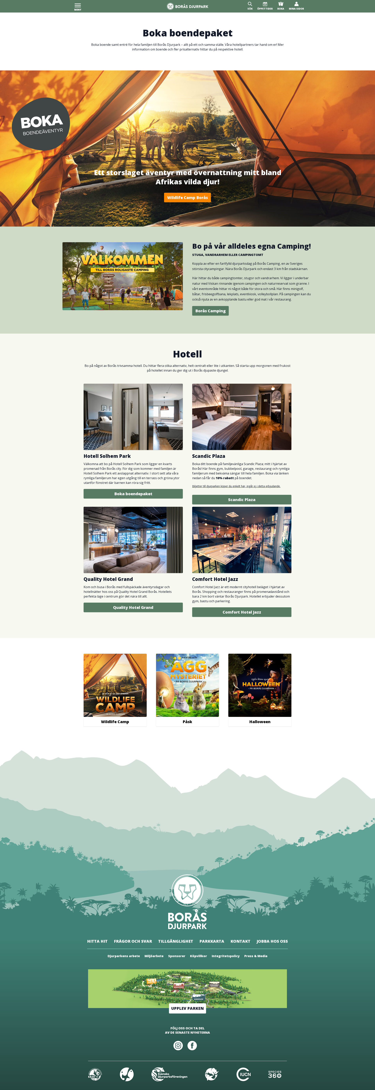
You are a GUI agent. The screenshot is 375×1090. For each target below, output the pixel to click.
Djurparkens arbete (124, 956)
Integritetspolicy (226, 956)
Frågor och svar (133, 941)
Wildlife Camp (115, 721)
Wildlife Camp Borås (187, 197)
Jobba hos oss (272, 941)
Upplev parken (187, 1008)
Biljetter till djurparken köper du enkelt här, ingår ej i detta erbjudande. (236, 486)
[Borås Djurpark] (187, 6)
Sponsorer (176, 956)
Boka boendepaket (133, 493)
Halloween (260, 721)
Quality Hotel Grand (133, 607)
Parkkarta (211, 941)
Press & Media (255, 956)
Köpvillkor (198, 956)
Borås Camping (210, 310)
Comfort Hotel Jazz (242, 612)
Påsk (187, 721)
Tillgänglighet (175, 941)
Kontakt (240, 941)
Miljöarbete (154, 956)
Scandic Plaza (241, 499)
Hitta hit (97, 941)
